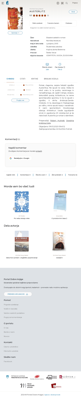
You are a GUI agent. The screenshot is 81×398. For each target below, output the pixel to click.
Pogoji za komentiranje (13, 317)
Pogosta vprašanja (11, 305)
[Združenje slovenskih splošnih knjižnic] (67, 377)
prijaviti (39, 151)
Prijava (75, 3)
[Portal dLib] (51, 377)
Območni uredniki (11, 351)
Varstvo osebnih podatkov (14, 313)
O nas (6, 328)
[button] (3, 3)
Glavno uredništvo (11, 347)
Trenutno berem (53, 23)
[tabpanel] (40, 108)
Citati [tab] (22, 79)
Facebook (8, 361)
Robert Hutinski (57, 121)
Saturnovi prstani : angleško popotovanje (21, 258)
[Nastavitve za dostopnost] (58, 3)
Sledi (73, 12)
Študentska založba (54, 47)
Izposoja (14, 33)
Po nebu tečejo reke (22, 218)
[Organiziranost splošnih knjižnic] (37, 377)
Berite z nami (9, 332)
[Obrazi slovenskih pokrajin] (27, 385)
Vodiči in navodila (10, 309)
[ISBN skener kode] (62, 3)
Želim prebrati (37, 23)
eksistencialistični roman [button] (55, 38)
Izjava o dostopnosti (52, 395)
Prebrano (69, 23)
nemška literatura (53, 41)
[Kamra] (56, 385)
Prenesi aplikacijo (16, 294)
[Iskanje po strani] (66, 3)
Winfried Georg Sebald (36, 9)
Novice (6, 336)
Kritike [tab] (34, 79)
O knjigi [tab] (10, 79)
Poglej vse (20, 100)
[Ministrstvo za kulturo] (16, 377)
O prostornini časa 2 (59, 218)
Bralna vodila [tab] (51, 79)
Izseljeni (59, 258)
